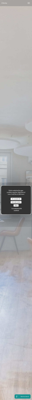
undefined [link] (16, 210)
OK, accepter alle (16, 199)
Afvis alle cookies (16, 202)
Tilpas (16, 205)
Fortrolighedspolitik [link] (16, 208)
